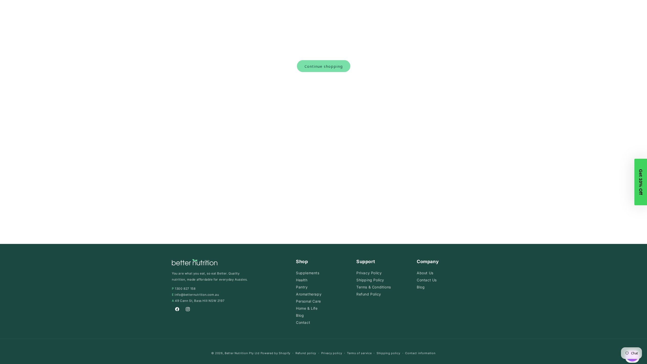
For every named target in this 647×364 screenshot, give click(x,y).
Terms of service (359, 353)
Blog (300, 315)
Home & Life (307, 308)
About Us (425, 273)
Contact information (420, 353)
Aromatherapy (308, 294)
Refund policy (305, 353)
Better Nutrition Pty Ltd (242, 353)
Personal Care (308, 301)
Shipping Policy (370, 280)
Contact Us (427, 280)
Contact (303, 322)
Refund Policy (368, 294)
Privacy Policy (369, 273)
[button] (640, 182)
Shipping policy (388, 353)
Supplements (307, 273)
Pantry (302, 287)
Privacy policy (331, 353)
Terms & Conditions (373, 287)
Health (302, 280)
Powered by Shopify (276, 353)
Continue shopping (324, 66)
